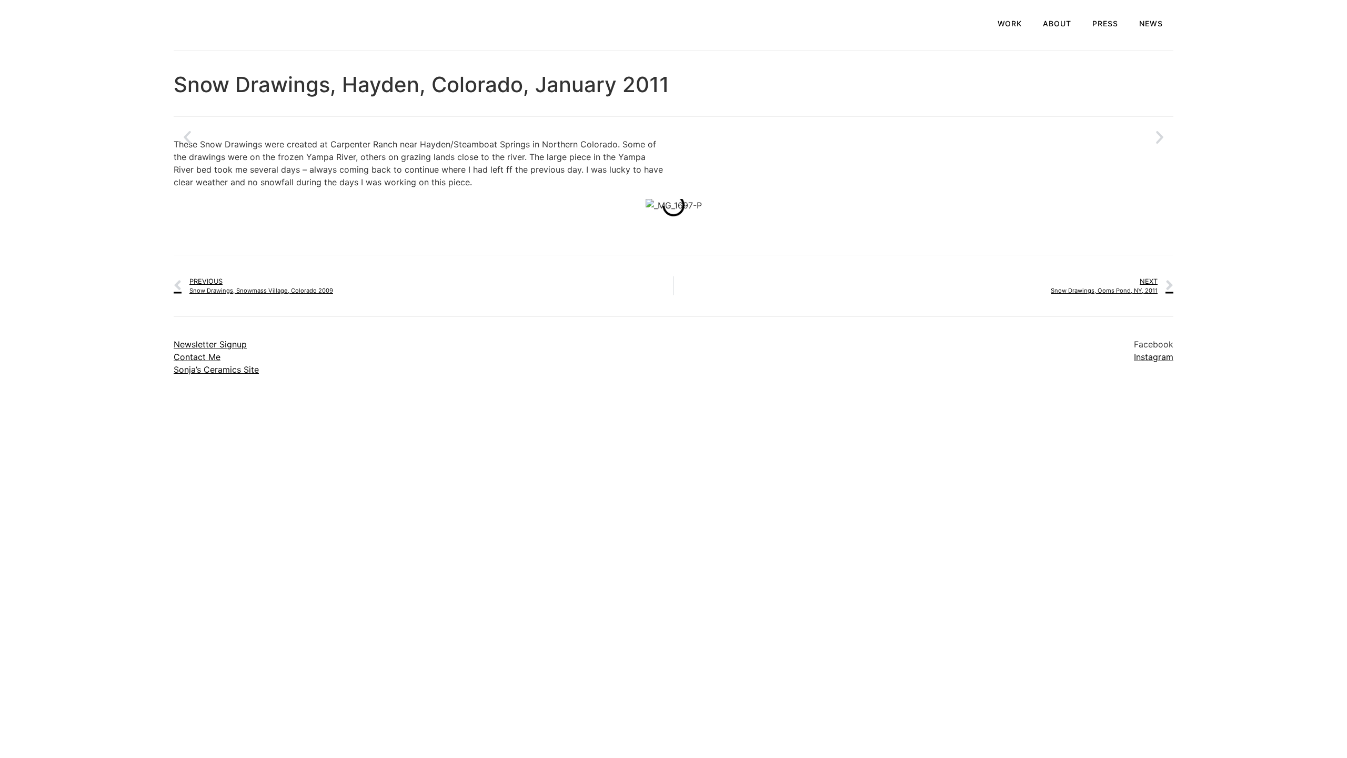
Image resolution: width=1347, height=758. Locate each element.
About (1057, 23)
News (1151, 23)
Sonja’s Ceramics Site (216, 369)
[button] (187, 137)
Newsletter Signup (210, 344)
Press (1105, 23)
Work (1010, 23)
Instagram (1153, 357)
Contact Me (197, 357)
